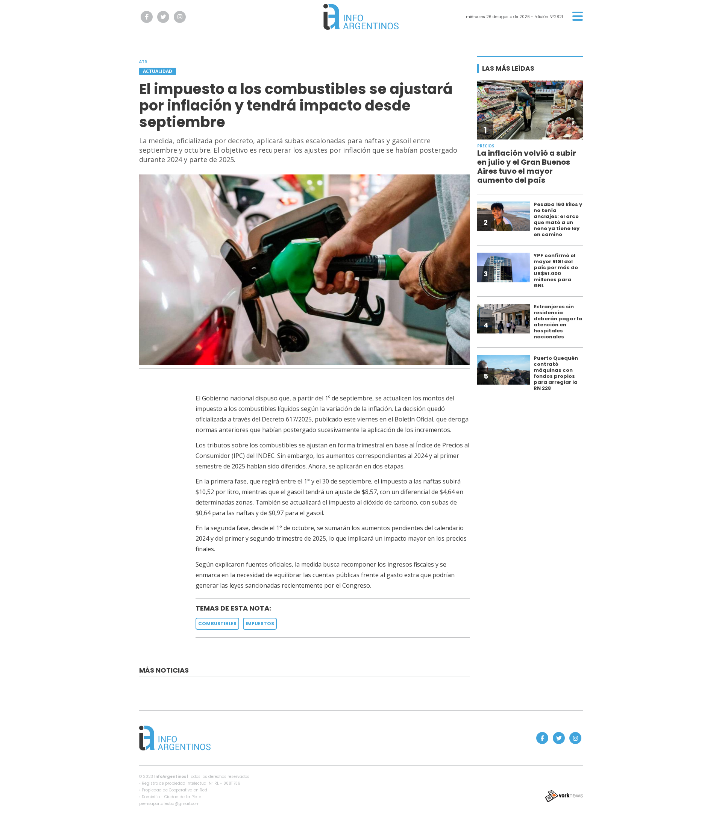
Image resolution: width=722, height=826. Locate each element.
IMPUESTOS (260, 623)
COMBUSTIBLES (217, 623)
